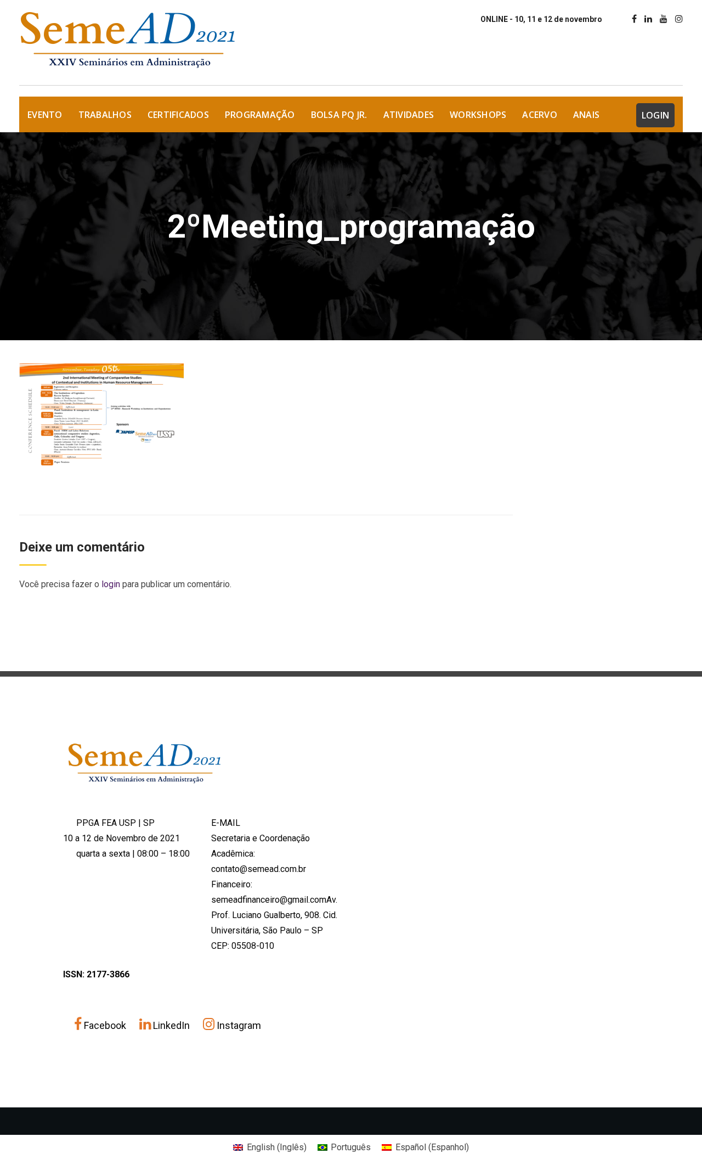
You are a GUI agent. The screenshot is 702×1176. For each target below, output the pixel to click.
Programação (260, 115)
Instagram (237, 1025)
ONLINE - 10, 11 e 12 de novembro (541, 19)
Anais (586, 115)
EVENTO (45, 115)
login (110, 584)
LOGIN (655, 115)
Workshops (478, 115)
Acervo (539, 115)
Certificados (178, 115)
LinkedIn (171, 1025)
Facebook (105, 1025)
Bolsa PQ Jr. (339, 115)
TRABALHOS (105, 115)
